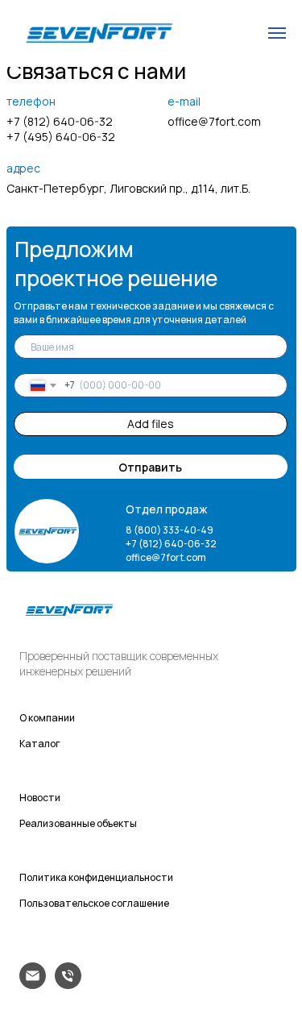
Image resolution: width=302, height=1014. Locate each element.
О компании (47, 718)
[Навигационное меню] (277, 33)
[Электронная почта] (32, 984)
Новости (39, 797)
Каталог (39, 743)
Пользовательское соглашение (94, 903)
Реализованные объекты (78, 823)
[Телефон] (68, 984)
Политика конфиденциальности (96, 877)
